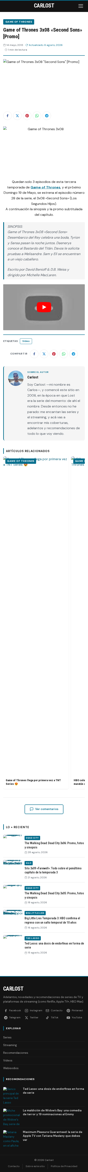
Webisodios (11, 1068)
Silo (28, 863)
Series (7, 1037)
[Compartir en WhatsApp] (37, 115)
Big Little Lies (35, 913)
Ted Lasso (33, 938)
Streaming (10, 1045)
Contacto (13, 1166)
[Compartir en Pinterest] (27, 115)
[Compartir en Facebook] (7, 115)
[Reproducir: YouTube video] (44, 307)
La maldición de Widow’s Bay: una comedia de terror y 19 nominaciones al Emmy (52, 1112)
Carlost (13, 988)
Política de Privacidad (64, 1166)
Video (26, 341)
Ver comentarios (46, 809)
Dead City (32, 837)
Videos (7, 1060)
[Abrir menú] (81, 6)
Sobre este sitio (35, 1166)
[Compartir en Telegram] (47, 115)
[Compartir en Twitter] (17, 115)
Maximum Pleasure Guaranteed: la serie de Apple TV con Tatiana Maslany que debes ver (52, 1135)
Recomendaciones (15, 1053)
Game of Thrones (18, 21)
